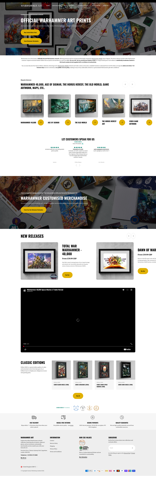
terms (71, 425)
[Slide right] (132, 84)
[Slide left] (125, 84)
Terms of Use (127, 453)
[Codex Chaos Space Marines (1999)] (104, 370)
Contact (52, 440)
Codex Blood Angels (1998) (61, 385)
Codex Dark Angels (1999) (125, 385)
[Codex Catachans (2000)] (82, 370)
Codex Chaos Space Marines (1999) (102, 386)
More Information (83, 457)
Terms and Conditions (56, 451)
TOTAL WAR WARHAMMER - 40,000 (72, 249)
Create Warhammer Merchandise (31, 41)
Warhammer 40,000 (97, 58)
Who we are (23, 458)
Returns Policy (54, 443)
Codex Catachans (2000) (82, 385)
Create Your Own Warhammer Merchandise (33, 210)
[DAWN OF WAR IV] (115, 261)
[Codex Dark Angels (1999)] (125, 370)
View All (78, 396)
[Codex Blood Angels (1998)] (61, 370)
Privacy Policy (53, 449)
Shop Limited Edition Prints (30, 32)
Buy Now (67, 275)
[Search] (126, 5)
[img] (78, 142)
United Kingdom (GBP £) (29, 466)
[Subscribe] (132, 448)
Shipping (52, 446)
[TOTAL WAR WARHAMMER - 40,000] (39, 261)
